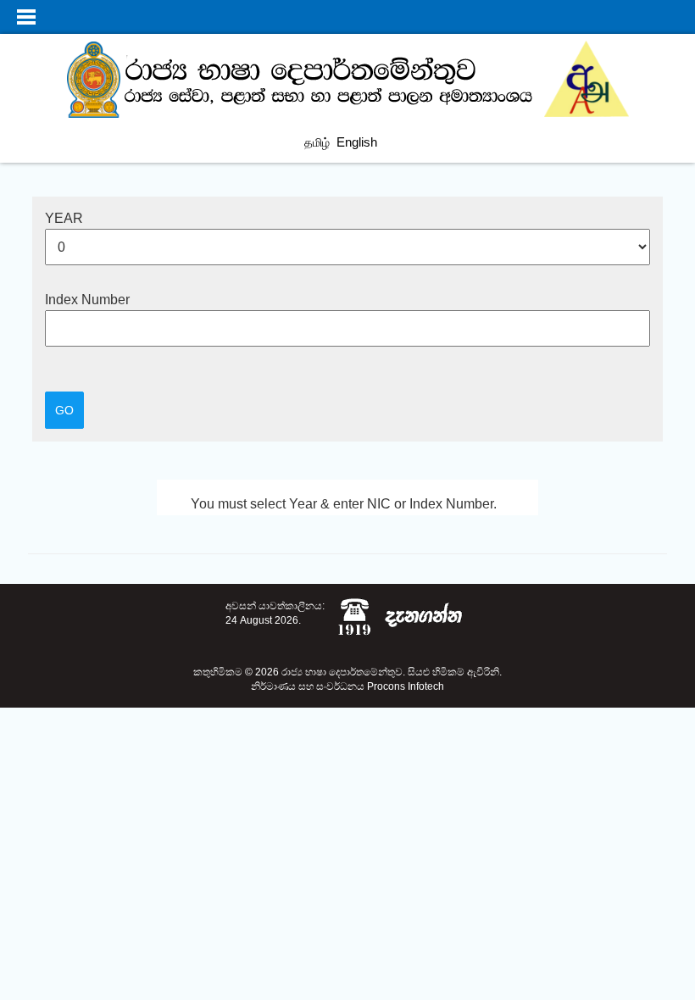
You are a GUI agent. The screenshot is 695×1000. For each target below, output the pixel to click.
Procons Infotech (405, 686)
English (356, 142)
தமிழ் (317, 142)
